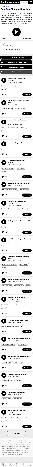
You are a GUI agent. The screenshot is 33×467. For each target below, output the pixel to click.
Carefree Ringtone (6, 362)
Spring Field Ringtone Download (9, 264)
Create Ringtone (17, 72)
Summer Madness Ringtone (8, 127)
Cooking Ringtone (6, 227)
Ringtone (4, 89)
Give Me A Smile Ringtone (8, 305)
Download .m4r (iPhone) (17, 67)
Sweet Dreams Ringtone (7, 245)
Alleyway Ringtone (6, 398)
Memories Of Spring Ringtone (9, 208)
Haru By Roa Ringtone (7, 285)
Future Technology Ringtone (8, 417)
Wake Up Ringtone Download (9, 344)
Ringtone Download (11, 49)
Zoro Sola (8, 45)
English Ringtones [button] (6, 6)
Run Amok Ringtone (6, 149)
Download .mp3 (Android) (17, 62)
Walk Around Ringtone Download (9, 189)
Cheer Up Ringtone (6, 326)
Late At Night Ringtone (7, 108)
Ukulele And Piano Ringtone (8, 86)
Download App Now (17, 57)
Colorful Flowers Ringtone (8, 168)
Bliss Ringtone (5, 380)
